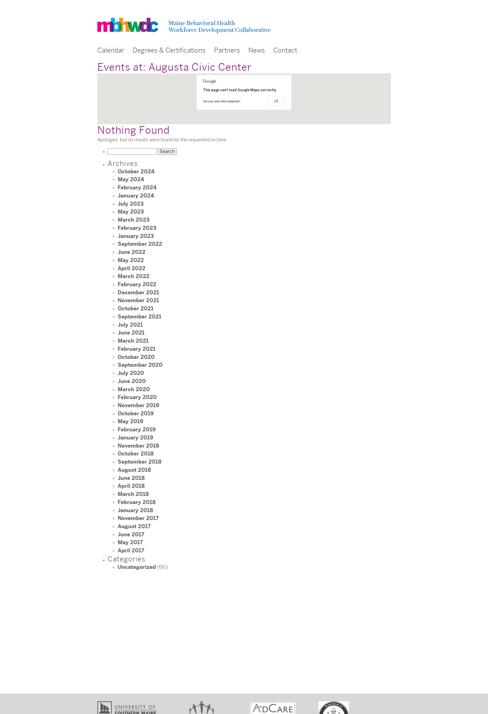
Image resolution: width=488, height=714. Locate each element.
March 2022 (133, 276)
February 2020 (137, 397)
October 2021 (136, 309)
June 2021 (131, 333)
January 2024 (136, 196)
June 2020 (132, 381)
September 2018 (139, 462)
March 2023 (133, 220)
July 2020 (131, 373)
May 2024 (131, 179)
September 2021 (139, 317)
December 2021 (138, 293)
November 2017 (138, 518)
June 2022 (131, 252)
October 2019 (136, 414)
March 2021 (133, 341)
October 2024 (136, 172)
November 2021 (138, 300)
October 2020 (136, 357)
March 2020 (134, 389)
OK (276, 101)
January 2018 (135, 510)
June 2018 (131, 478)
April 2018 (131, 486)
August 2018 (134, 470)
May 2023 (131, 212)
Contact (285, 50)
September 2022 (140, 244)
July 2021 (130, 325)
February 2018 (137, 502)
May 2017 (130, 542)
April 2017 (131, 551)
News (256, 50)
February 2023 (137, 228)
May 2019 (130, 421)
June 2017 (131, 534)
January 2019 (135, 438)
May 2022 (131, 260)
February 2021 (137, 349)
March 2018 (133, 494)
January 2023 (136, 236)
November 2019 (138, 405)
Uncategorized (137, 567)
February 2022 (137, 284)
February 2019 (137, 430)
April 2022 (131, 268)
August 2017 (134, 526)
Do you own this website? (221, 101)
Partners (227, 50)
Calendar (110, 50)
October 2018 (136, 454)
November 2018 (138, 446)
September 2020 (140, 365)
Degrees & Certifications (169, 50)
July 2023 (131, 204)
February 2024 (137, 188)
